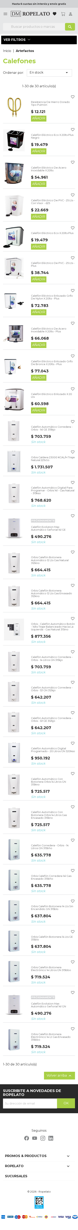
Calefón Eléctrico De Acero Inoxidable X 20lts (48, 169)
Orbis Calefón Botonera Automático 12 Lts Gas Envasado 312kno (51, 593)
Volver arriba (59, 1075)
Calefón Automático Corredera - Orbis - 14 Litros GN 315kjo (52, 658)
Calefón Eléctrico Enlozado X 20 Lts (51, 395)
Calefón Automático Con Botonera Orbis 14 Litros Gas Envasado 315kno (49, 815)
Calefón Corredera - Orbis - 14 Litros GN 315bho (50, 847)
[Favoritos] (55, 14)
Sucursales (16, 1176)
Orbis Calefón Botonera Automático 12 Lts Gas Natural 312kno (50, 560)
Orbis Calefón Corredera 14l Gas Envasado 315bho (51, 877)
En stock (49, 72)
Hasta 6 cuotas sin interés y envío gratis (39, 3)
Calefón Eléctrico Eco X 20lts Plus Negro (52, 136)
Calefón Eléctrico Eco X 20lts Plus (52, 233)
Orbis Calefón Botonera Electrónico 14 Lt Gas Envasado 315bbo (51, 1037)
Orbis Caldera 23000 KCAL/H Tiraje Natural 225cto (53, 459)
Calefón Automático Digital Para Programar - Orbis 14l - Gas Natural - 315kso (52, 490)
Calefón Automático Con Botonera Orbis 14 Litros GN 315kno (48, 781)
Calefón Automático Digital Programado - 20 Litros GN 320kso (53, 750)
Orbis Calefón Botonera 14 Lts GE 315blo (52, 938)
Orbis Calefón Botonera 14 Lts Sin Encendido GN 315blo (52, 908)
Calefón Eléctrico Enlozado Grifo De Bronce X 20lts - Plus (52, 363)
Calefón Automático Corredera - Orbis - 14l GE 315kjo (52, 428)
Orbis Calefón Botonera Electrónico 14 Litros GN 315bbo (51, 969)
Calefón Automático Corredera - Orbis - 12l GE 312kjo (52, 719)
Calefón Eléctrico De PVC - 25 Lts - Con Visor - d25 (53, 202)
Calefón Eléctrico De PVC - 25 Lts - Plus (53, 264)
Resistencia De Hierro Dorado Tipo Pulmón (50, 103)
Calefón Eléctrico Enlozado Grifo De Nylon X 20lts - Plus (52, 297)
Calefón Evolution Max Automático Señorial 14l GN (48, 1005)
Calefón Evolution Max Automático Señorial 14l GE (48, 528)
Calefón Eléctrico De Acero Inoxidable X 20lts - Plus (48, 330)
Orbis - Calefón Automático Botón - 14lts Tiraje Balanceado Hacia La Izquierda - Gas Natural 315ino (53, 626)
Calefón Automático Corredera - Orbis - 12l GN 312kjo (52, 689)
